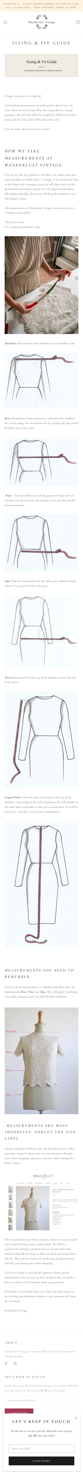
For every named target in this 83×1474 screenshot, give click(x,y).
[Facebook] (6, 1363)
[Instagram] (15, 1363)
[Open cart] (78, 22)
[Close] (75, 1417)
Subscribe (41, 1460)
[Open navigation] (5, 22)
